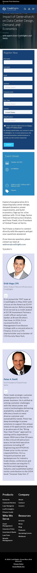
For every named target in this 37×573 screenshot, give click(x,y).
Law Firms (6, 535)
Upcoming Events (25, 533)
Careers (21, 506)
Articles (21, 521)
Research (6, 499)
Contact (21, 503)
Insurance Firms (8, 529)
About (20, 499)
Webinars (22, 536)
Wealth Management (8, 539)
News (20, 524)
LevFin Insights (8, 509)
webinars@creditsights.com (14, 244)
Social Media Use (18, 566)
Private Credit (8, 512)
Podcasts (21, 530)
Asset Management (8, 525)
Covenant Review (9, 503)
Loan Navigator (8, 506)
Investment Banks (9, 532)
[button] (33, 9)
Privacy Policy (18, 564)
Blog (20, 527)
